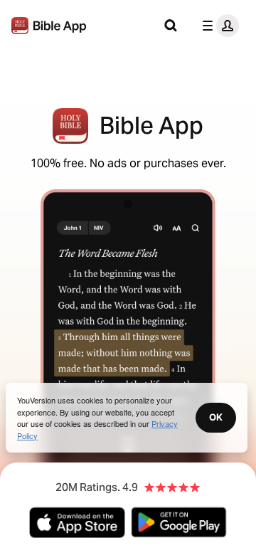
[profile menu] (218, 25)
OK (216, 417)
